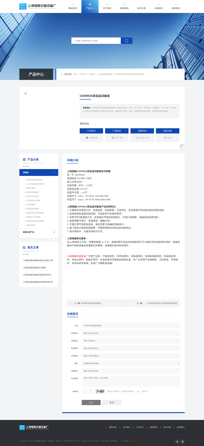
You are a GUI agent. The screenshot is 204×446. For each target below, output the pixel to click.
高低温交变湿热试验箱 (35, 221)
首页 (75, 74)
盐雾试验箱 (30, 225)
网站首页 (73, 8)
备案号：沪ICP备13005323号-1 (68, 441)
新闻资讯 (124, 8)
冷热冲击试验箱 (32, 196)
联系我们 (176, 8)
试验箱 (92, 74)
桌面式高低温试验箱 (34, 180)
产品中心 (90, 8)
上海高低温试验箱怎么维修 (34, 268)
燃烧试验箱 (30, 188)
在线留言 (159, 8)
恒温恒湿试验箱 (32, 192)
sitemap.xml (86, 441)
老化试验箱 (30, 204)
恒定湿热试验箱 (32, 209)
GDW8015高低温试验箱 (91, 303)
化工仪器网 (105, 441)
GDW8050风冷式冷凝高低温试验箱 (162, 303)
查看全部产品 (28, 232)
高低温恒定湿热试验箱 (35, 213)
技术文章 (141, 8)
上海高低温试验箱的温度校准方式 (37, 275)
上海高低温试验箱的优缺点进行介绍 (38, 260)
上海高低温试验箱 (105, 74)
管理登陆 (113, 441)
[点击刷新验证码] (100, 391)
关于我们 (107, 8)
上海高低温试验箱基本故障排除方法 (38, 282)
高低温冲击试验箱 (33, 217)
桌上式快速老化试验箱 (35, 184)
